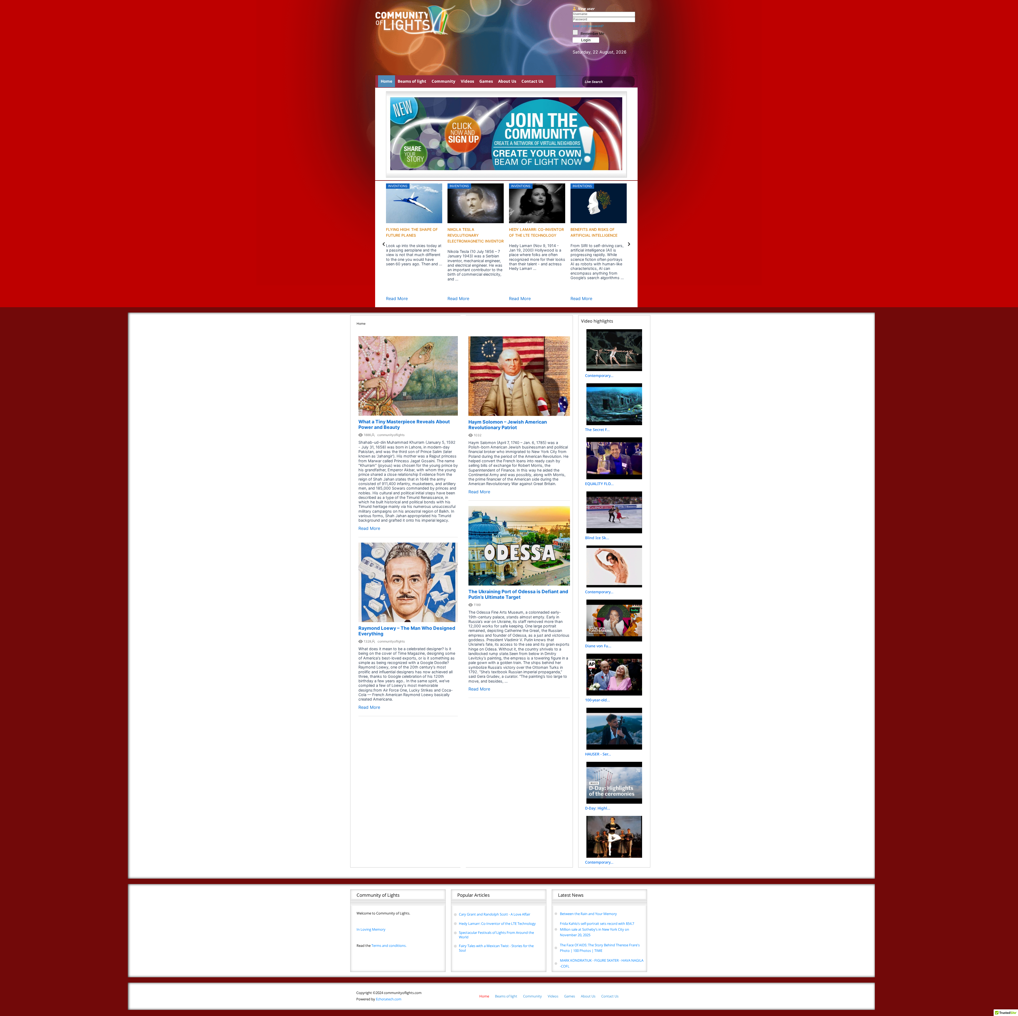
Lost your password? (588, 26)
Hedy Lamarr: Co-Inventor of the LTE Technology (497, 923)
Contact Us (532, 81)
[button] (383, 244)
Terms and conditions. (381, 945)
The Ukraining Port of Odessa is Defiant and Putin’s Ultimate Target (518, 594)
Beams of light (412, 81)
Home (386, 81)
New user (586, 8)
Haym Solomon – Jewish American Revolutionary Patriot (507, 424)
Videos (467, 81)
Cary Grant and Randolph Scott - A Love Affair (494, 914)
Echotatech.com (378, 999)
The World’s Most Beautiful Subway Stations (527, 235)
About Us (507, 81)
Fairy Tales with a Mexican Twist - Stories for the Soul (496, 948)
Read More (397, 298)
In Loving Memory (371, 929)
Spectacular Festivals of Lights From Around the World (496, 934)
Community (443, 81)
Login (586, 40)
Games (486, 81)
